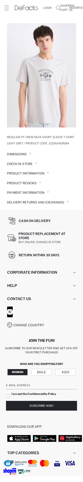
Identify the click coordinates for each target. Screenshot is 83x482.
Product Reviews (22, 183)
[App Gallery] (70, 438)
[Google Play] (44, 438)
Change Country (28, 325)
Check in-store (20, 164)
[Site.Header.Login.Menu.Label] (6, 8)
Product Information (25, 173)
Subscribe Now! (41, 405)
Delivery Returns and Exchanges (35, 202)
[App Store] (19, 438)
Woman (17, 372)
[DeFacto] (26, 8)
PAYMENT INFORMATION (25, 192)
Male (41, 372)
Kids (65, 372)
